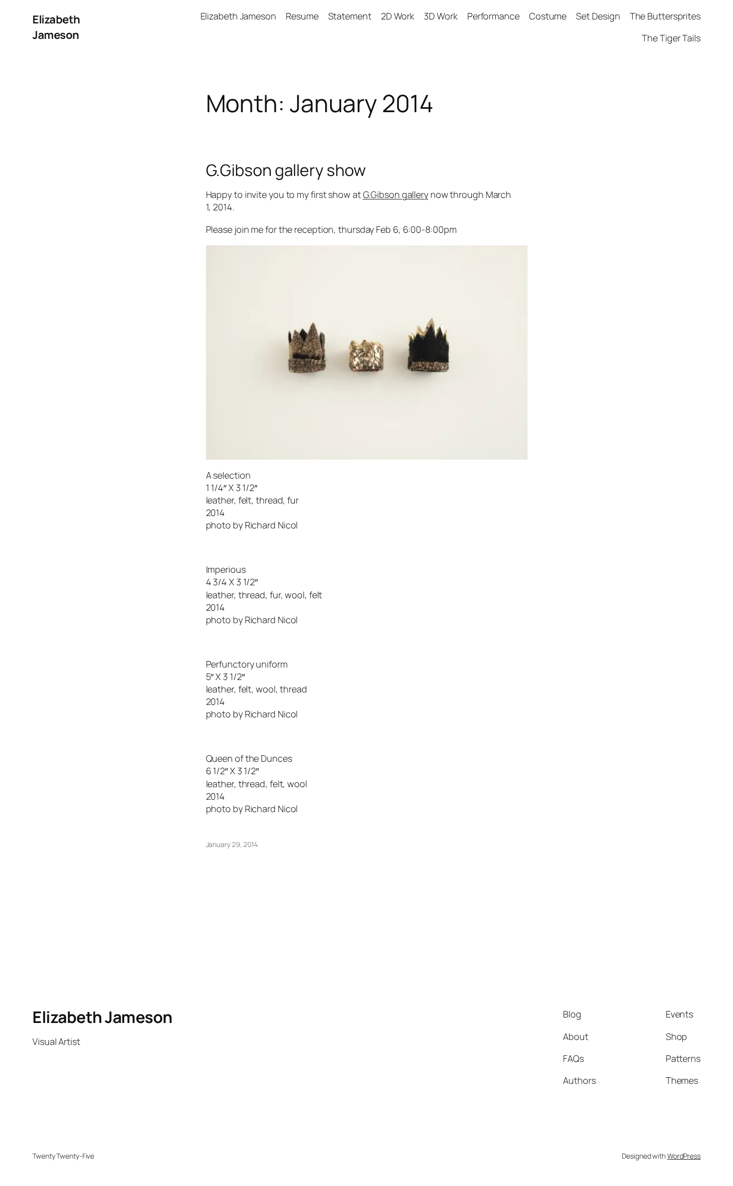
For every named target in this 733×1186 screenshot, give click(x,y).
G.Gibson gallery (395, 194)
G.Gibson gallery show (286, 170)
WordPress (684, 1156)
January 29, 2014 (232, 844)
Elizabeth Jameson (56, 27)
